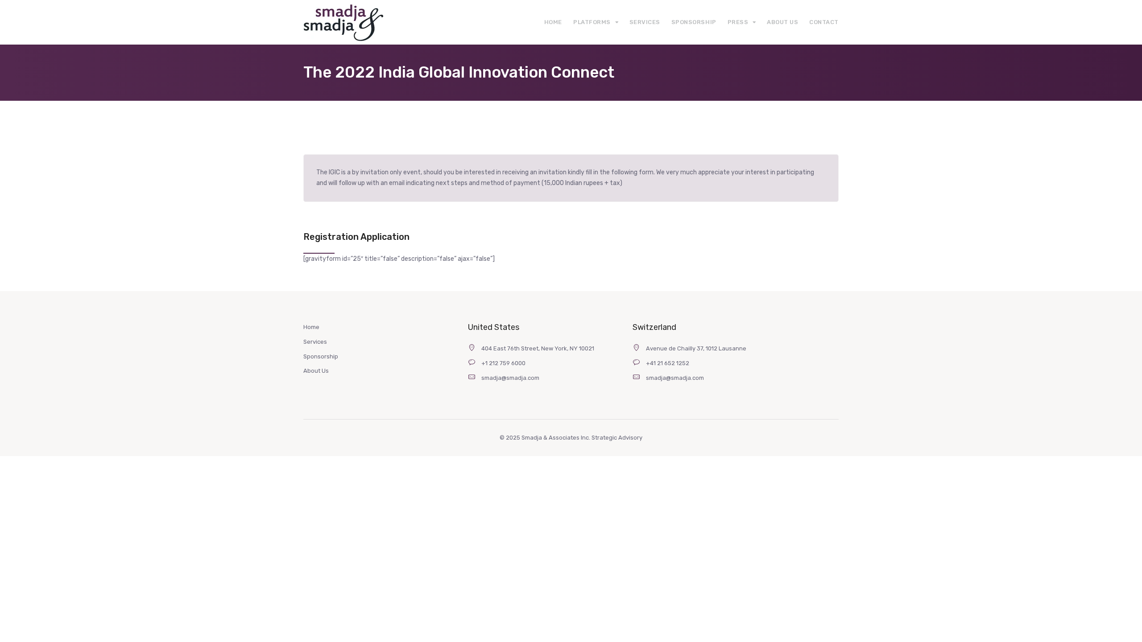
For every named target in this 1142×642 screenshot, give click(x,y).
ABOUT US (782, 22)
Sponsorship (320, 356)
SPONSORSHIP (693, 22)
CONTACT (824, 22)
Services (315, 341)
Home (311, 327)
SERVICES (644, 22)
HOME (553, 22)
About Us (316, 370)
